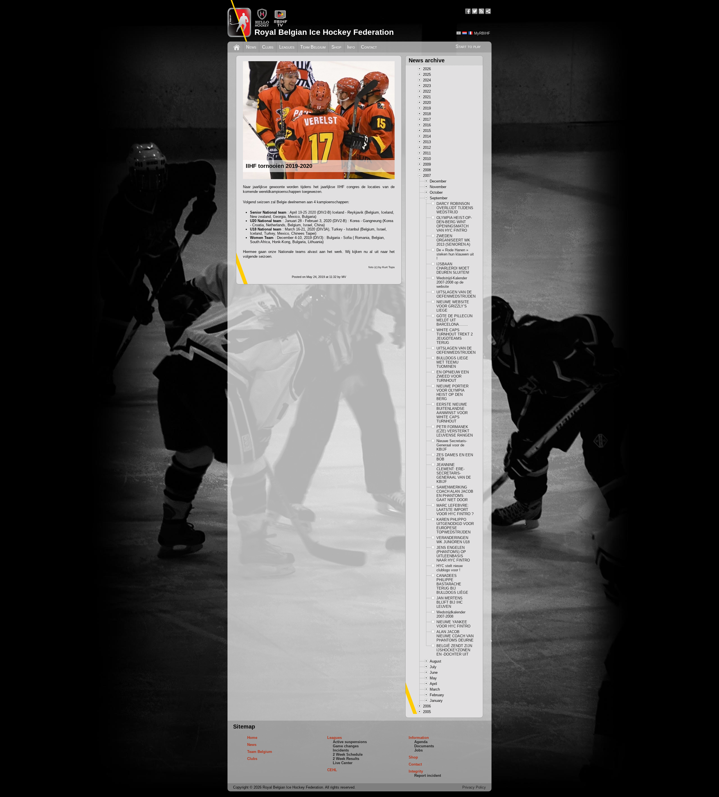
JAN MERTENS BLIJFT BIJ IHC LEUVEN (449, 602)
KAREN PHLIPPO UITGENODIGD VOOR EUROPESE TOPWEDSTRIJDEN (455, 525)
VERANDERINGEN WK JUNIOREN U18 (453, 540)
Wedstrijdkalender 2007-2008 (450, 614)
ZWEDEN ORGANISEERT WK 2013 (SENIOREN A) (453, 240)
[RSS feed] (481, 11)
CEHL (332, 770)
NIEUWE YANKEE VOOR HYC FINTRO (453, 624)
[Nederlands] (464, 33)
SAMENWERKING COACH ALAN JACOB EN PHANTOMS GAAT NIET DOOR (454, 493)
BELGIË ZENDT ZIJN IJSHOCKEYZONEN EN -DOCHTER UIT (454, 650)
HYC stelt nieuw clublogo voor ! (449, 568)
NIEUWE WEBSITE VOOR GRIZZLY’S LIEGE (452, 306)
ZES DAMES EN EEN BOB (454, 457)
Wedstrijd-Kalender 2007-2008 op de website (451, 282)
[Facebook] (468, 11)
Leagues (286, 47)
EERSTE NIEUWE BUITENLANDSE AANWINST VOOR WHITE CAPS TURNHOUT (452, 412)
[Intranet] (488, 11)
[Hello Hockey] (262, 26)
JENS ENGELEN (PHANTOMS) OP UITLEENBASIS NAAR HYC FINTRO (453, 553)
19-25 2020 (307, 212)
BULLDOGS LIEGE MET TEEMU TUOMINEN (452, 362)
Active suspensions (350, 742)
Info (351, 47)
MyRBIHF (482, 33)
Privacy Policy (474, 787)
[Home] (236, 47)
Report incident (427, 775)
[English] (458, 33)
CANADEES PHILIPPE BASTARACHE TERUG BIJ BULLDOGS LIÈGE (452, 584)
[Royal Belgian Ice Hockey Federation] (239, 21)
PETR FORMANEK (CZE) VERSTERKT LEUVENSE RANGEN (454, 431)
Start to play (468, 46)
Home (252, 738)
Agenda (420, 742)
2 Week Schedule (348, 754)
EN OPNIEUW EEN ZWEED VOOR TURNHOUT (452, 376)
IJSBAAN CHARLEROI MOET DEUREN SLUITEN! (452, 268)
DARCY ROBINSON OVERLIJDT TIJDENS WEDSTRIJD (454, 208)
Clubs (267, 47)
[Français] (470, 33)
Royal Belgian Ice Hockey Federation (324, 32)
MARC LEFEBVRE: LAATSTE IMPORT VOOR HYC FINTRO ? (455, 509)
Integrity (416, 771)
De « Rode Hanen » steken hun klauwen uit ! (455, 254)
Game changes (346, 746)
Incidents (341, 750)
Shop (336, 47)
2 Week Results (346, 759)
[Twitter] (474, 11)
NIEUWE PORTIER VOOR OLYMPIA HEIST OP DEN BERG (452, 392)
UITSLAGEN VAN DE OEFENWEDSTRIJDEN (455, 294)
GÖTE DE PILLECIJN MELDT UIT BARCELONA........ (454, 320)
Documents (424, 746)
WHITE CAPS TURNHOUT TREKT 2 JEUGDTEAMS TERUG (454, 336)
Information (419, 738)
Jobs (418, 750)
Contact (369, 47)
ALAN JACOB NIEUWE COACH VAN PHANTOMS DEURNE (455, 636)
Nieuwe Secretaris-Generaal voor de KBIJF (451, 445)
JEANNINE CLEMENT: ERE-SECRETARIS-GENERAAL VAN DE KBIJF (453, 473)
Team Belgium (313, 47)
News (251, 47)
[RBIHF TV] (280, 26)
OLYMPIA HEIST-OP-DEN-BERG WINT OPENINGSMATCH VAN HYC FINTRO (454, 224)
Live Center (342, 763)
